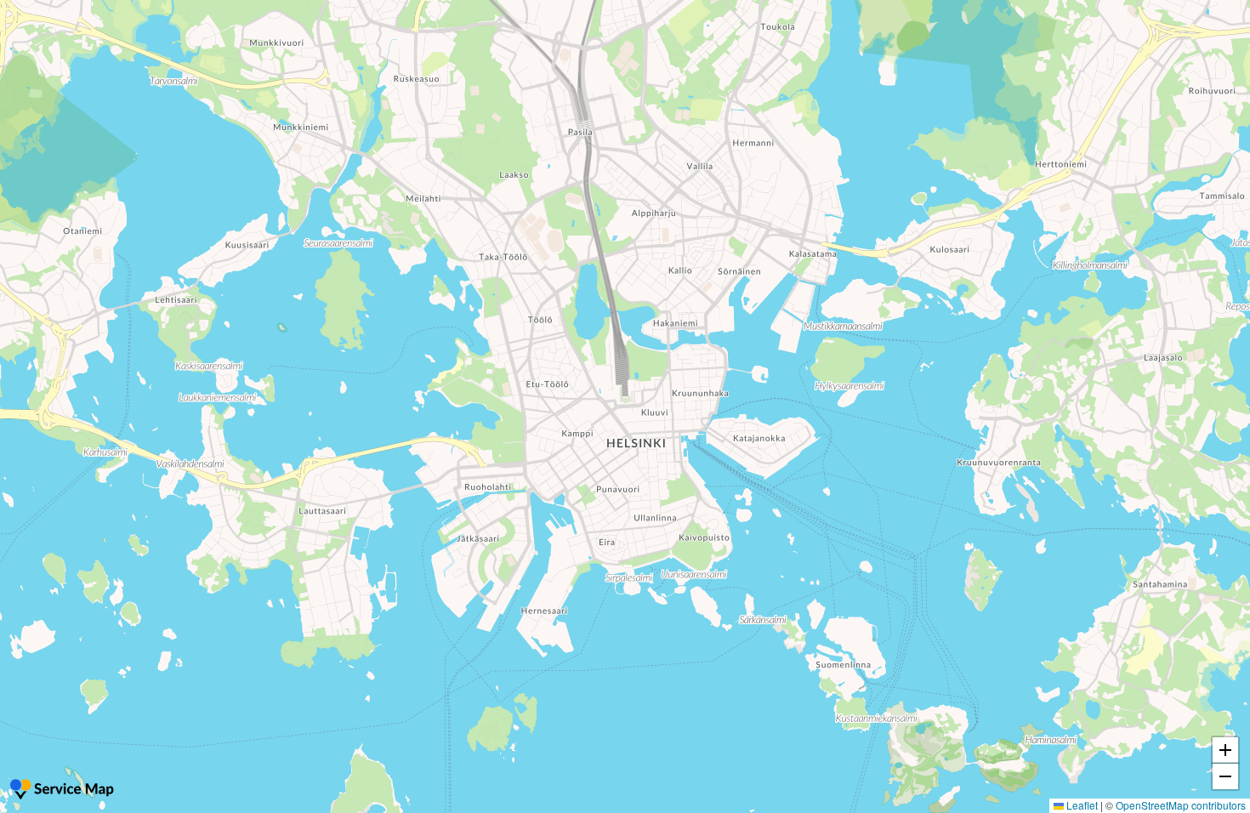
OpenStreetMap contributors (1181, 805)
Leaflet (1081, 805)
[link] (63, 791)
